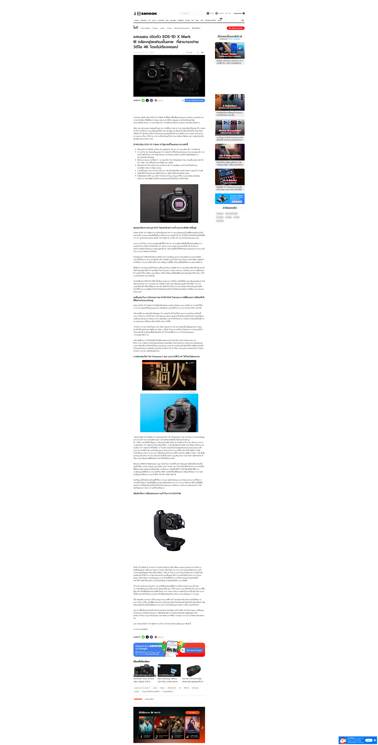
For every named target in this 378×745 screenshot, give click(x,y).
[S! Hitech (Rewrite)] (138, 699)
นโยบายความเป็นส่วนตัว (352, 742)
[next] (202, 728)
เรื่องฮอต (144, 20)
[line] (143, 100)
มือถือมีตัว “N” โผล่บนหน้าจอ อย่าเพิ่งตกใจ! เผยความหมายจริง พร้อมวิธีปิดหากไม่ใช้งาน (229, 189)
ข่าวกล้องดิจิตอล (168, 691)
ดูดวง (154, 20)
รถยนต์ (187, 20)
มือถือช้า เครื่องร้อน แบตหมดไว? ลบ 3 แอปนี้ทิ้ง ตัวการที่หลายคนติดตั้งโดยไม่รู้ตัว (230, 62)
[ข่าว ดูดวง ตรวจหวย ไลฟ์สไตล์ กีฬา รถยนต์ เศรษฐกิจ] (145, 13)
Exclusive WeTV (210, 20)
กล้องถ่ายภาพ (172, 688)
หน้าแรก (136, 20)
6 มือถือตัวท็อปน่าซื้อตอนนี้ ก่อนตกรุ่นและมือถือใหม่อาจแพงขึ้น (229, 113)
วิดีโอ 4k (186, 688)
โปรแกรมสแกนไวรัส (231, 214)
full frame (195, 688)
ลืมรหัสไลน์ (220, 221)
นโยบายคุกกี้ (361, 742)
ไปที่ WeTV (192, 713)
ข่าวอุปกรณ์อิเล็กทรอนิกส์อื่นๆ (151, 691)
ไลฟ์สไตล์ (180, 20)
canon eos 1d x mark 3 (142, 688)
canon (155, 688)
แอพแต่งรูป (220, 214)
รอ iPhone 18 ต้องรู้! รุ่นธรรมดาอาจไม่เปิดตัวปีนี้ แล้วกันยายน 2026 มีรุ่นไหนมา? (230, 139)
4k (180, 688)
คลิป (202, 20)
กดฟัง (190, 52)
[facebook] (151, 100)
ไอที (192, 20)
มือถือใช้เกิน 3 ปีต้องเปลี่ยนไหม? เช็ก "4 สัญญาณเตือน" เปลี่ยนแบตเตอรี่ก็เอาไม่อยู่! (230, 164)
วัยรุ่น (197, 20)
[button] (181, 13)
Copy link (160, 100)
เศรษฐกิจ (173, 20)
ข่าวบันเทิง (161, 20)
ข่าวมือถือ (228, 217)
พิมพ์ (153, 52)
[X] (147, 100)
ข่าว (149, 20)
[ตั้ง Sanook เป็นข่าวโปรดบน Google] (169, 649)
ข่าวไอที (136, 691)
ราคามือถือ (220, 217)
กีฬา (167, 20)
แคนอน (162, 688)
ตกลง (369, 740)
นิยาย (219, 20)
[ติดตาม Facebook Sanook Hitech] (230, 199)
